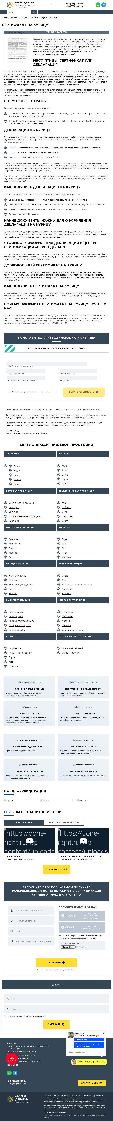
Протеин (66, 625)
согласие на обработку (81, 1115)
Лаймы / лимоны (17, 575)
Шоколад (13, 666)
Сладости (12, 636)
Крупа (65, 483)
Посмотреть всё (56, 870)
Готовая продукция (19, 491)
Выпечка (13, 511)
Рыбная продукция (18, 600)
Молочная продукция (20, 527)
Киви (11, 588)
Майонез (66, 507)
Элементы (67, 616)
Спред (65, 520)
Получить (54, 963)
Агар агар (67, 588)
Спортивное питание (72, 629)
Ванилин (66, 593)
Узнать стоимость (82, 392)
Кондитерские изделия (20, 652)
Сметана (13, 539)
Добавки (66, 620)
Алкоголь (12, 454)
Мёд (11, 661)
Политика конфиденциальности (21, 1051)
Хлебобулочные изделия (75, 636)
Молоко (13, 552)
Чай (64, 543)
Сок (64, 548)
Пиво (16, 475)
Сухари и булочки (71, 652)
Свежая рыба (16, 616)
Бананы (13, 593)
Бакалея (64, 454)
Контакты (11, 1043)
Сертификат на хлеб (72, 648)
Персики (13, 580)
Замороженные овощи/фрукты (25, 516)
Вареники (14, 520)
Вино (16, 484)
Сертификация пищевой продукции (56, 444)
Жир (64, 502)
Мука (64, 465)
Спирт (17, 466)
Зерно (65, 474)
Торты (12, 657)
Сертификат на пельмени (22, 502)
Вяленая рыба (16, 611)
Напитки (64, 527)
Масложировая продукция (76, 491)
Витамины (67, 611)
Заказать (54, 1024)
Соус (64, 511)
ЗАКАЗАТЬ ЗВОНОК (92, 1083)
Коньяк (17, 479)
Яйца (64, 470)
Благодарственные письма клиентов (23, 1061)
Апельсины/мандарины (21, 584)
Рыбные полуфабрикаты (21, 620)
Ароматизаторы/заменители (77, 584)
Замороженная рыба (20, 625)
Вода (64, 539)
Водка (17, 470)
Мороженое (15, 543)
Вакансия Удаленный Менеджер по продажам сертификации (28, 1047)
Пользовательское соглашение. (55, 1112)
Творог (12, 548)
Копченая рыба (17, 629)
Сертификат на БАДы (72, 600)
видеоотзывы (24, 822)
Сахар (65, 575)
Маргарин (67, 516)
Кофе (64, 552)
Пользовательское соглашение (21, 1055)
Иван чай (67, 557)
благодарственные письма (64, 822)
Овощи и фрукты (17, 564)
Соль (64, 580)
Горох (65, 479)
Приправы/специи (70, 564)
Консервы (14, 507)
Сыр (11, 557)
